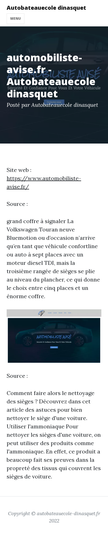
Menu (15, 18)
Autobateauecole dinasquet (46, 7)
